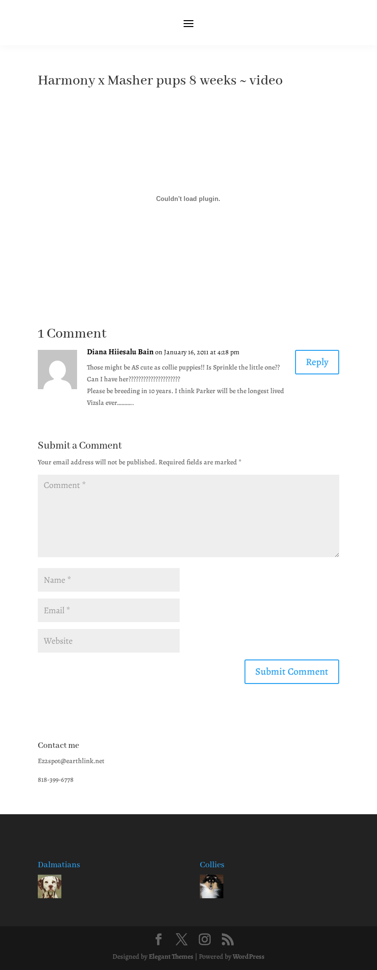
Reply (317, 362)
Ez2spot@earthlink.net (71, 761)
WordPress (249, 956)
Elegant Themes (171, 956)
